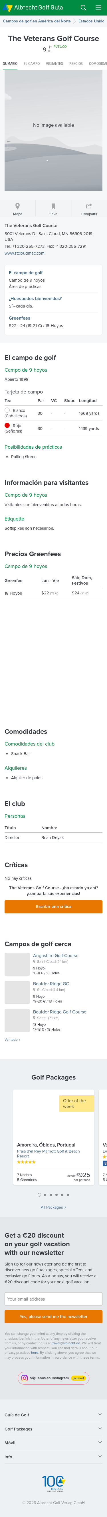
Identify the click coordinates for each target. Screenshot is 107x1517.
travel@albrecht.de (66, 1343)
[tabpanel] (53, 1140)
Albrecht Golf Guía (38, 7)
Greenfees (19, 318)
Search (83, 8)
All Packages (52, 1207)
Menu (98, 8)
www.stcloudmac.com (25, 253)
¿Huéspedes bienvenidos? (35, 298)
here (34, 1352)
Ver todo (11, 1039)
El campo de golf (26, 272)
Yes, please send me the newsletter (53, 1317)
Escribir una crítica (53, 906)
